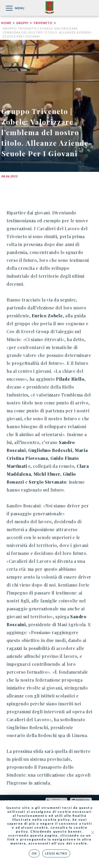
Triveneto (43, 23)
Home (6, 23)
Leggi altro (56, 853)
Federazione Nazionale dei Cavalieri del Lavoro (49, 8)
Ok (34, 853)
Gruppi (22, 23)
